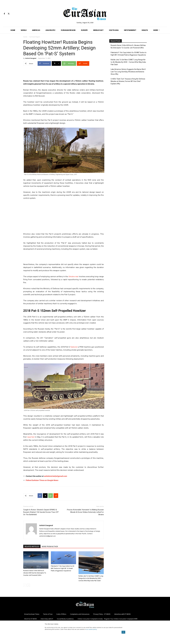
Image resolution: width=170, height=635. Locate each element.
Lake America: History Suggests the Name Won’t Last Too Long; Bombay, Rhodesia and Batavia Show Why (128, 71)
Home (25, 37)
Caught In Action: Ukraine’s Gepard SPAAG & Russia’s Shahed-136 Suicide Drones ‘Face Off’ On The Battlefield (41, 512)
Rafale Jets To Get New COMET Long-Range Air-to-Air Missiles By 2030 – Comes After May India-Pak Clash (91, 578)
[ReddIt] (56, 495)
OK (123, 632)
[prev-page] (24, 585)
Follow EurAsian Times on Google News (42, 480)
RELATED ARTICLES (32, 546)
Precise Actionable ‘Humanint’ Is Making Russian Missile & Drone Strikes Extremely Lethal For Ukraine (85, 512)
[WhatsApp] (50, 495)
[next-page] (28, 585)
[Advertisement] (63, 73)
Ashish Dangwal (30, 58)
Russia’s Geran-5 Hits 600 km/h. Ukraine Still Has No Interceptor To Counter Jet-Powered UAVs (34, 573)
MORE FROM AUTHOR (50, 546)
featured (73, 347)
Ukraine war (73, 276)
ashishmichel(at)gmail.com (55, 476)
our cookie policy (91, 629)
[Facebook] (4, 13)
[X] (8, 13)
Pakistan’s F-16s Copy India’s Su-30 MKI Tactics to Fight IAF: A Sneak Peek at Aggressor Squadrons (62, 568)
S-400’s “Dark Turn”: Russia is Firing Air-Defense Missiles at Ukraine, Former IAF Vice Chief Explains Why (128, 81)
